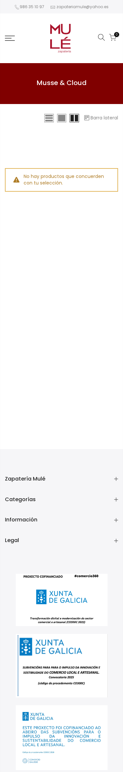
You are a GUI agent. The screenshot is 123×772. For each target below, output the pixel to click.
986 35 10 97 (32, 6)
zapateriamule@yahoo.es (82, 6)
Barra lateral (104, 117)
